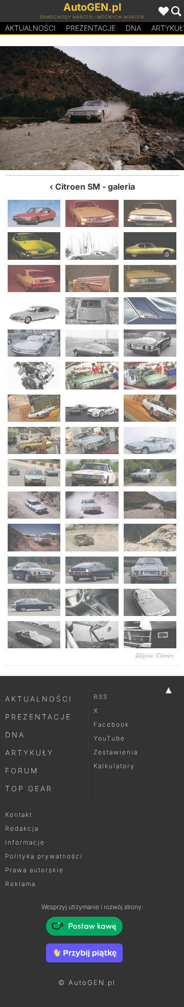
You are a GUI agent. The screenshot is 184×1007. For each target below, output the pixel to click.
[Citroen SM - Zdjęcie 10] (34, 310)
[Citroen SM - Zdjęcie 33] (150, 537)
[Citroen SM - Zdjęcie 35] (91, 570)
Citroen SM (77, 186)
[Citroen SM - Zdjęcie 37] (34, 602)
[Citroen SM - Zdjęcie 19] (34, 408)
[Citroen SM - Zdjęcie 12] (150, 310)
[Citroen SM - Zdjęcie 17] (91, 375)
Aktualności (30, 28)
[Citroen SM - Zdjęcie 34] (34, 570)
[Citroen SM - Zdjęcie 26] (91, 472)
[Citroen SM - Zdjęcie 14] (91, 343)
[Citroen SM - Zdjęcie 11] (91, 310)
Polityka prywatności (44, 856)
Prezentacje (91, 28)
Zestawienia (116, 752)
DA (133, 28)
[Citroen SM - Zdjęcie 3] (150, 213)
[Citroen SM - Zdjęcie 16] (34, 375)
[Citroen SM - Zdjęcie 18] (150, 375)
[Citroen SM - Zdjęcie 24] (150, 440)
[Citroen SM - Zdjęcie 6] (150, 245)
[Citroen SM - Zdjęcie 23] (91, 440)
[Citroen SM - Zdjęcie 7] (34, 278)
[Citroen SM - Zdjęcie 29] (46, 108)
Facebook (111, 724)
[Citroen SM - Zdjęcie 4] (34, 245)
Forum (22, 770)
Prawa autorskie (34, 870)
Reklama (20, 884)
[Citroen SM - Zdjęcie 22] (34, 440)
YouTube (109, 738)
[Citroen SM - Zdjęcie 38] (91, 602)
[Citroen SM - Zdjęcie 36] (150, 570)
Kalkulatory (114, 766)
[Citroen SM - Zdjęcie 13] (34, 343)
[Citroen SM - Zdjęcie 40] (34, 634)
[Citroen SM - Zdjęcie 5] (91, 245)
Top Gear (29, 788)
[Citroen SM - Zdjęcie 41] (91, 634)
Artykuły (29, 752)
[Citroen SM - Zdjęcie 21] (150, 408)
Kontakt (18, 814)
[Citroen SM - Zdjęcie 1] (34, 213)
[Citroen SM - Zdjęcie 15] (150, 343)
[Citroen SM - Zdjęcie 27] (150, 472)
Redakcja (22, 828)
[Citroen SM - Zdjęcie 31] (138, 108)
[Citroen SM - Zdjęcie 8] (91, 278)
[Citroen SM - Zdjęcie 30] (150, 505)
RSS (101, 697)
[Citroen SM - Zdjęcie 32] (91, 537)
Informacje (25, 842)
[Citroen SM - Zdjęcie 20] (91, 408)
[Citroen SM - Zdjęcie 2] (91, 213)
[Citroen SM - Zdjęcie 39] (150, 602)
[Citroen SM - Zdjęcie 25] (34, 472)
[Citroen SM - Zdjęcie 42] (150, 634)
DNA (15, 734)
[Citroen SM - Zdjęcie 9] (150, 278)
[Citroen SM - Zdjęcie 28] (34, 505)
